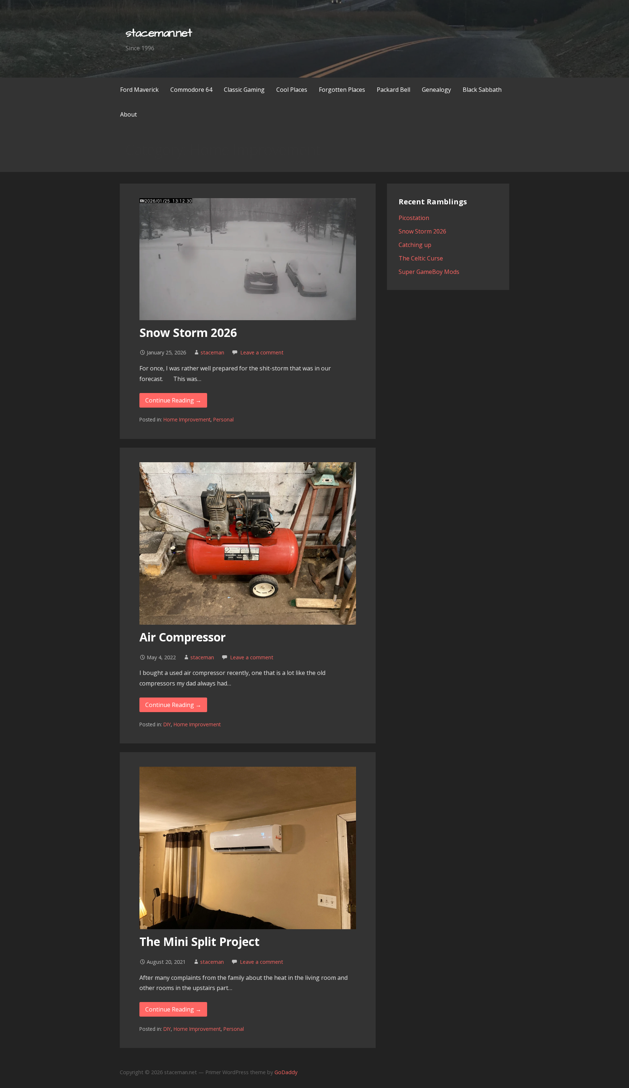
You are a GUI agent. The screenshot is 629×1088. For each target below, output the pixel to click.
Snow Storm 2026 (188, 332)
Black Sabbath (482, 90)
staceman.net (158, 33)
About (128, 114)
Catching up (415, 245)
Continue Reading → (173, 400)
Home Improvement (186, 419)
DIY (167, 724)
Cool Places (291, 90)
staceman (212, 352)
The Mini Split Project (199, 941)
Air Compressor (182, 637)
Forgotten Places (342, 90)
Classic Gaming (244, 90)
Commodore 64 (191, 90)
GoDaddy (285, 1072)
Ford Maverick (139, 90)
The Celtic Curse (421, 258)
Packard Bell (393, 90)
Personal (223, 419)
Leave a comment (262, 352)
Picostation (414, 218)
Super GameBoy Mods (429, 272)
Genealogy (436, 90)
